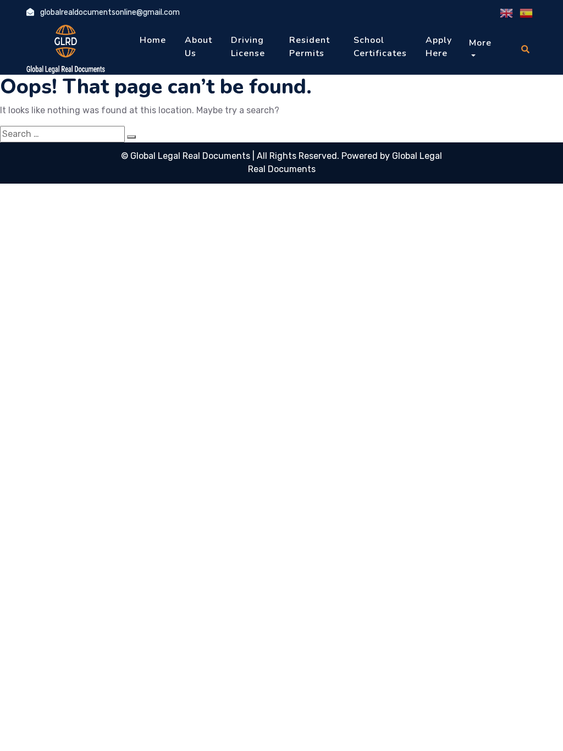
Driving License (248, 46)
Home (153, 40)
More (480, 43)
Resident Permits (309, 46)
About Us (198, 46)
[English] (507, 13)
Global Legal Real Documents (191, 156)
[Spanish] (527, 13)
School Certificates (380, 46)
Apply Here (439, 46)
